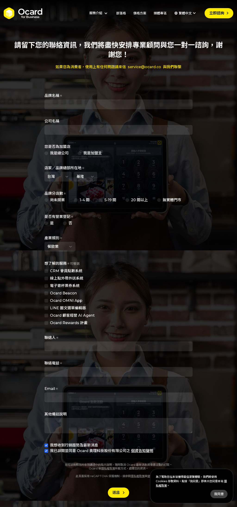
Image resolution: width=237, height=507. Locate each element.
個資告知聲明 (142, 451)
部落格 (121, 13)
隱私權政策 (108, 468)
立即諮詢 (220, 13)
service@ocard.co (144, 67)
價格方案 (139, 13)
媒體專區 (160, 13)
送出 (119, 492)
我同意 (219, 494)
